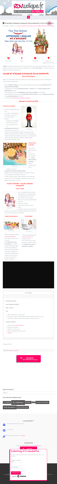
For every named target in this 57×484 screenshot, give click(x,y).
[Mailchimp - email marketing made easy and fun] (19, 476)
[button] (49, 23)
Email (12, 461)
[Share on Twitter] (6, 346)
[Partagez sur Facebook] (4, 346)
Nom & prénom (15, 467)
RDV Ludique (51, 25)
